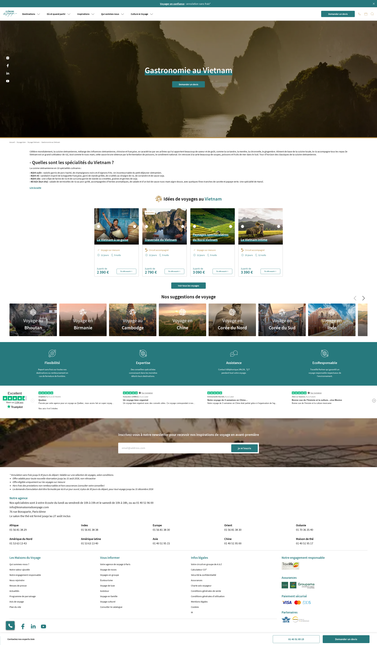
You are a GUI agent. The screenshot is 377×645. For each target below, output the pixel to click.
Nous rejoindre (16, 580)
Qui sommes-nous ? (19, 564)
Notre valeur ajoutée (19, 569)
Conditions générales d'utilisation (208, 596)
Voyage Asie (21, 142)
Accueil (12, 142)
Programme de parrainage (22, 596)
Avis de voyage (16, 601)
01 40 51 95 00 (232, 543)
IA (192, 612)
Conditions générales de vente (206, 590)
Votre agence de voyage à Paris (115, 564)
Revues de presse (18, 585)
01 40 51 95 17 (304, 543)
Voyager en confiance (172, 3)
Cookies (195, 606)
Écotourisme (106, 580)
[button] (10, 13)
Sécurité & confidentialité (203, 574)
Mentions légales (199, 601)
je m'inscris (244, 448)
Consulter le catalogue (111, 606)
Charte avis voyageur (201, 585)
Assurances (196, 580)
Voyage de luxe (107, 585)
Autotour (104, 590)
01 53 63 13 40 (89, 543)
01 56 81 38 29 (18, 529)
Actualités (14, 590)
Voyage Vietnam (34, 142)
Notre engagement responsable (25, 574)
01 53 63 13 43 (18, 543)
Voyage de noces (108, 569)
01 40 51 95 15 (296, 639)
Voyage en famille (108, 596)
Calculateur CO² (199, 569)
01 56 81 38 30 (161, 529)
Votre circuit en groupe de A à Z (206, 564)
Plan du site (15, 606)
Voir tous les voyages (188, 285)
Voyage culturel (107, 601)
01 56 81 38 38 (89, 529)
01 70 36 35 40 (304, 529)
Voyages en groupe (109, 574)
